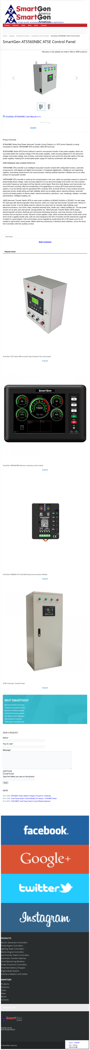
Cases (23, 25)
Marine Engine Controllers (12, 952)
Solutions (16, 25)
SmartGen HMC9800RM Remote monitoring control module (23, 465)
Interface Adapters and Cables (14, 974)
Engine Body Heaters (10, 971)
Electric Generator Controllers (14, 942)
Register (77, 1042)
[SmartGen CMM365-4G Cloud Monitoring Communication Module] (45, 522)
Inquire (33, 128)
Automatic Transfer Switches (13, 958)
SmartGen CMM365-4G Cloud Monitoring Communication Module (25, 574)
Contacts (44, 25)
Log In (71, 1042)
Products (7, 25)
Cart (70, 1045)
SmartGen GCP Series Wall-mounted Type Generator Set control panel (27, 356)
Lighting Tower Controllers (12, 949)
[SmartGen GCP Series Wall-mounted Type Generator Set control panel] (45, 304)
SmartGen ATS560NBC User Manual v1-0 (23, 116)
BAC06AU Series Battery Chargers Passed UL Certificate (31, 796)
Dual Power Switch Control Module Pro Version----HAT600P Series (34, 798)
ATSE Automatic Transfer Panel (14, 683)
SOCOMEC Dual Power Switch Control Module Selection (31, 801)
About (36, 25)
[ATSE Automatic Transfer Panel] (45, 631)
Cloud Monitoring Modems (13, 961)
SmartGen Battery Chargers (13, 967)
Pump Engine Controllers (12, 945)
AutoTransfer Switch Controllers (15, 955)
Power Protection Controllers (14, 964)
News (29, 25)
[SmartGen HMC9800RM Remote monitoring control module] (45, 413)
